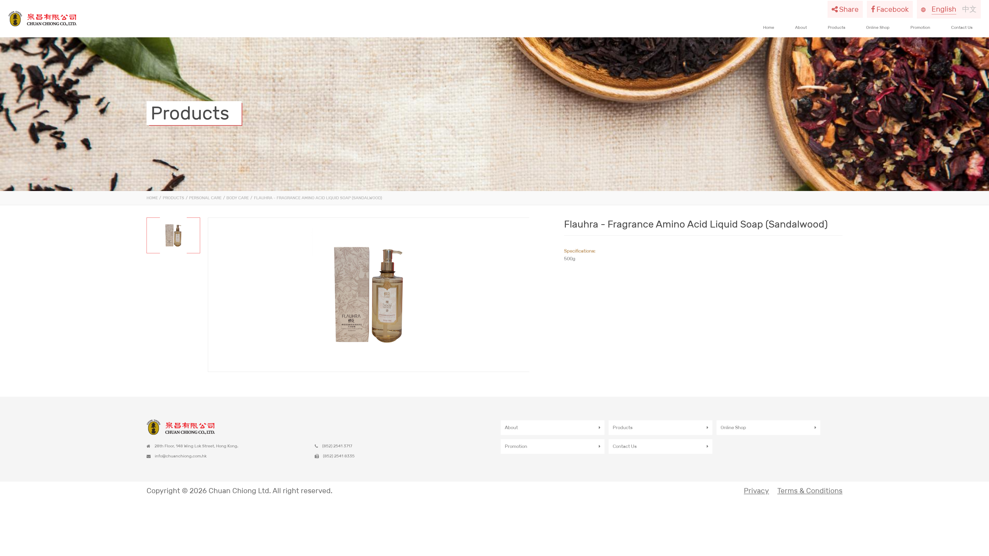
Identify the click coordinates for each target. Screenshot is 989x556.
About (801, 27)
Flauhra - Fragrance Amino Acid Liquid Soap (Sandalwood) (318, 197)
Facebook (892, 9)
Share (849, 9)
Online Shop (878, 27)
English (944, 9)
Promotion (920, 27)
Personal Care (205, 197)
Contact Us (962, 27)
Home (768, 27)
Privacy (756, 490)
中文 (969, 9)
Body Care (237, 197)
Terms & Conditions (809, 490)
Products (836, 27)
